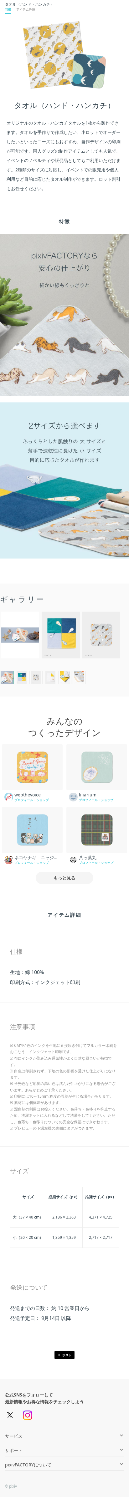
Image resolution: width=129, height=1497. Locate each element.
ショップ (42, 800)
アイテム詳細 (25, 9)
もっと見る (64, 878)
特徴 (8, 9)
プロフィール (23, 800)
